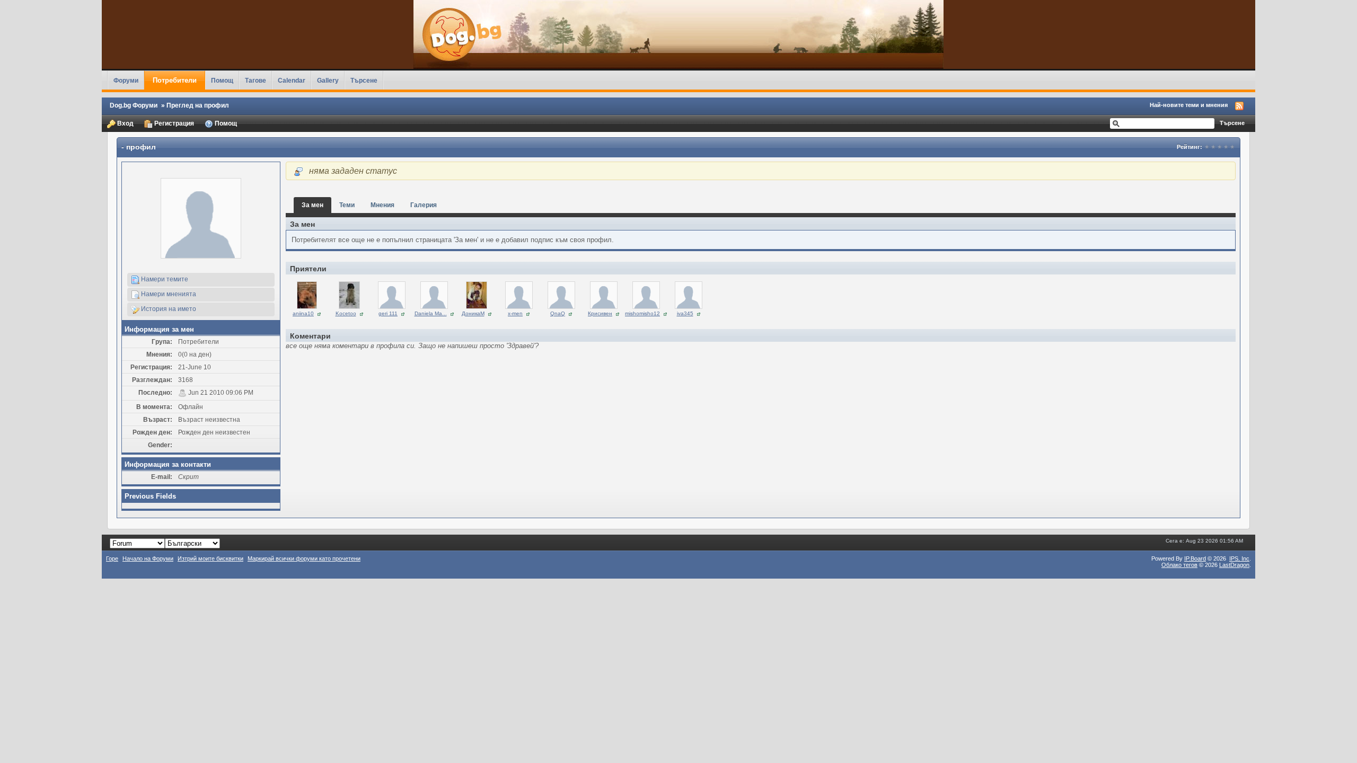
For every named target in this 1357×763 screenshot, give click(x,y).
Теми (347, 204)
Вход (125, 123)
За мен (312, 204)
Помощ (222, 80)
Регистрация (173, 123)
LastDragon (1234, 565)
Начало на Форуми (147, 558)
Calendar (291, 80)
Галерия (423, 204)
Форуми (125, 80)
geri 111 (388, 313)
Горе (112, 558)
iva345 (685, 313)
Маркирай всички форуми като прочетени (304, 558)
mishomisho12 (642, 313)
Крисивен (600, 313)
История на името (167, 308)
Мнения (382, 204)
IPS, (1239, 558)
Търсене (363, 80)
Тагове (255, 80)
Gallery (328, 80)
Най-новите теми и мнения (1189, 105)
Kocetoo (346, 313)
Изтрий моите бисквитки (210, 558)
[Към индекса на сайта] (678, 34)
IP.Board (1195, 558)
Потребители (175, 80)
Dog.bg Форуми (133, 105)
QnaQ (557, 313)
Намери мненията (167, 293)
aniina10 (303, 313)
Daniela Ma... (431, 313)
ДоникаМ (473, 313)
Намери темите (163, 279)
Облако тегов (1179, 565)
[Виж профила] (307, 295)
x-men (515, 313)
